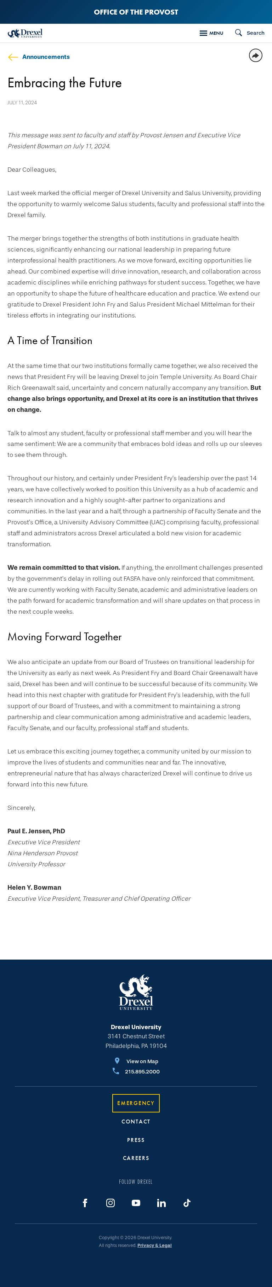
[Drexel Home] (25, 33)
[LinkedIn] (161, 1203)
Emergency (135, 1103)
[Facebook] (85, 1203)
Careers (136, 1158)
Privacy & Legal (154, 1245)
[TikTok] (187, 1203)
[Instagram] (110, 1203)
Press (136, 1140)
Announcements (46, 57)
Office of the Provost (136, 12)
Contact (136, 1121)
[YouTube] (136, 1203)
